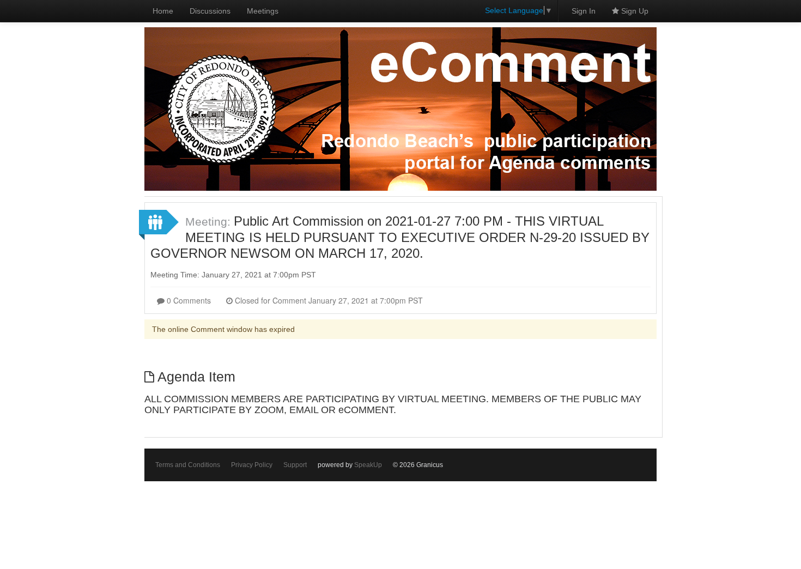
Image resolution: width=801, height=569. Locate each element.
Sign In (584, 11)
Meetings (262, 11)
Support (295, 465)
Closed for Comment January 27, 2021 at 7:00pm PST (328, 300)
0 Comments (188, 300)
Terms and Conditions (187, 465)
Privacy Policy (251, 465)
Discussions (210, 11)
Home (163, 11)
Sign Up (633, 11)
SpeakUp (368, 465)
